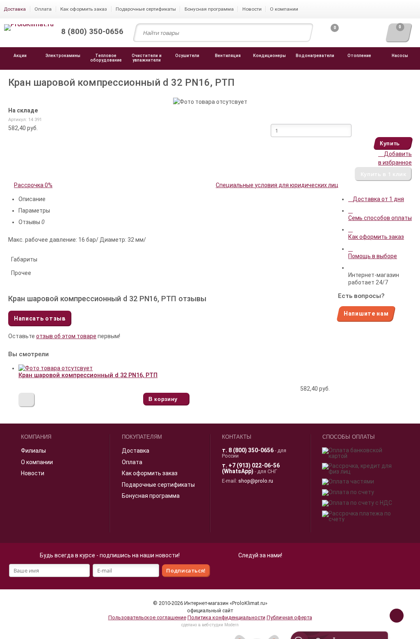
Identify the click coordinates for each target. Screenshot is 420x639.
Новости (32, 473)
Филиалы (33, 450)
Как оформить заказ (150, 473)
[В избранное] (26, 400)
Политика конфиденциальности (226, 617)
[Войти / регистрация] (359, 35)
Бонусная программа (151, 495)
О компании (37, 462)
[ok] (251, 572)
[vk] (269, 572)
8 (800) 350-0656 (251, 450)
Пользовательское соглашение (147, 617)
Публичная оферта (289, 617)
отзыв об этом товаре (66, 336)
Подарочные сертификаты (158, 484)
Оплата (132, 462)
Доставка (135, 450)
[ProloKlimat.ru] (29, 28)
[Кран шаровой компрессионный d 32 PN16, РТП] (55, 368)
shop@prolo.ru (255, 481)
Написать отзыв (40, 318)
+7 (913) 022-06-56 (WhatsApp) (251, 468)
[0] (328, 35)
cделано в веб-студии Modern (210, 625)
